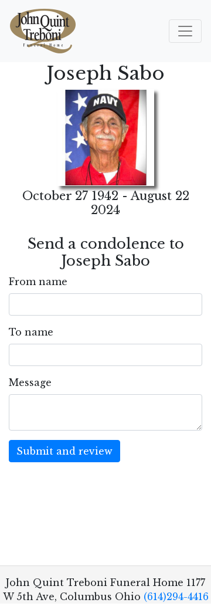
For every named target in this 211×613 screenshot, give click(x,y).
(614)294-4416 (176, 596)
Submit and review (64, 451)
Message (30, 382)
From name (38, 281)
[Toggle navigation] (185, 31)
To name (31, 332)
